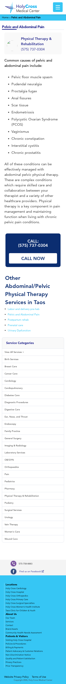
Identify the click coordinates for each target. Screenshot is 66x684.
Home (5, 17)
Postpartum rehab (18, 319)
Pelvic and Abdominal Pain (23, 314)
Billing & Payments (14, 647)
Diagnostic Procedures (16, 402)
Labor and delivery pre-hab (23, 309)
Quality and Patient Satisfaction (20, 658)
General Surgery (13, 438)
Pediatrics (10, 481)
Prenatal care (15, 325)
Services (10, 621)
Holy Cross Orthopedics (17, 595)
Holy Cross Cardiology (16, 588)
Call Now (33, 258)
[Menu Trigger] (58, 7)
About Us (11, 614)
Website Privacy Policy (16, 676)
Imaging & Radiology (15, 445)
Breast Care (11, 366)
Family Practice (12, 431)
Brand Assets (12, 629)
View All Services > (14, 352)
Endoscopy (10, 423)
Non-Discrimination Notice (18, 654)
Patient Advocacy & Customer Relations (24, 651)
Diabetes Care (12, 395)
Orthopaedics (12, 466)
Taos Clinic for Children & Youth (20, 610)
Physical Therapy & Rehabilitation (22, 495)
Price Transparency (14, 665)
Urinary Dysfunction (19, 330)
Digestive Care (12, 409)
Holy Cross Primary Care (17, 599)
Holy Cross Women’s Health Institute (23, 606)
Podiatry (9, 502)
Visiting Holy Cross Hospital (18, 640)
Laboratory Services (15, 452)
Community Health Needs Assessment (24, 632)
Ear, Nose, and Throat (16, 416)
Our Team (10, 617)
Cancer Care (11, 373)
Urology (9, 517)
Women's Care (12, 531)
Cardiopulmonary (14, 388)
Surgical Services (13, 510)
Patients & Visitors (17, 636)
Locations (11, 584)
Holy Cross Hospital (15, 592)
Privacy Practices (13, 662)
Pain (7, 474)
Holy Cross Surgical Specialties (20, 603)
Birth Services (11, 359)
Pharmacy (10, 488)
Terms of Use (39, 676)
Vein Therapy (11, 524)
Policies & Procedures (16, 643)
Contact (9, 625)
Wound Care (11, 538)
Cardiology (10, 380)
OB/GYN (9, 459)
